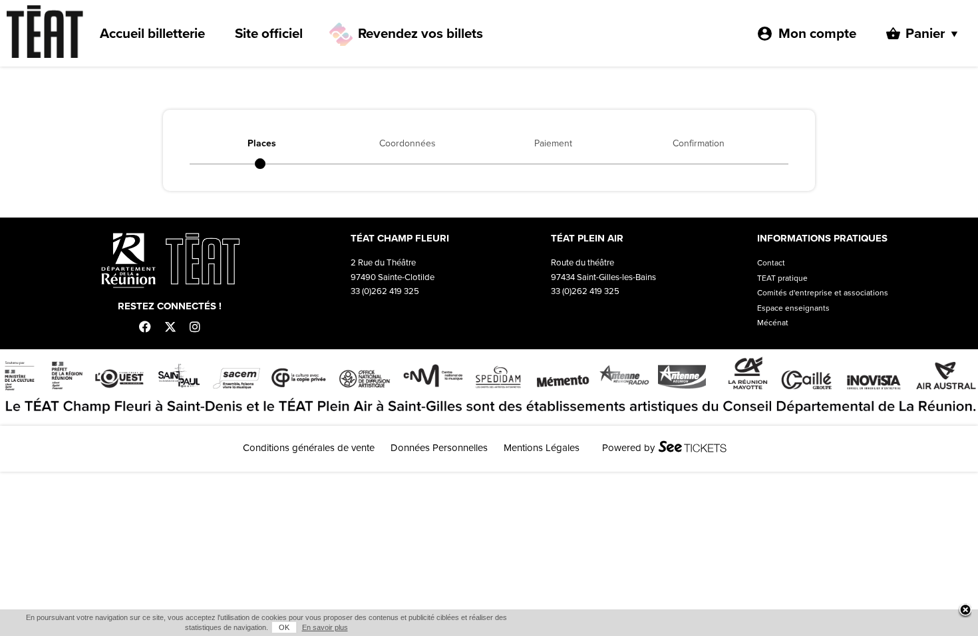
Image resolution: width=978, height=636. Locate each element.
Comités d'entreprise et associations (822, 293)
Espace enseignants (793, 308)
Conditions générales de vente (309, 447)
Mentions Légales (541, 447)
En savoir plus (325, 627)
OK (284, 627)
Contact (771, 263)
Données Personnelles (439, 447)
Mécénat (772, 323)
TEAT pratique (782, 278)
